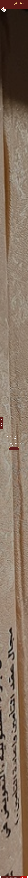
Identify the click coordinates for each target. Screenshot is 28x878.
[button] (2, 442)
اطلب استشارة (9, 447)
